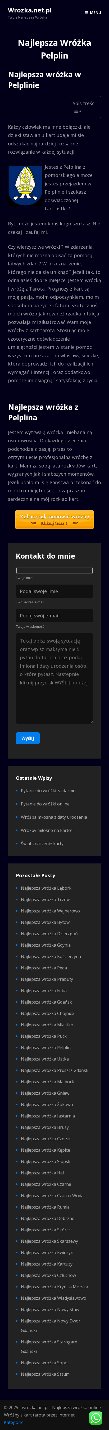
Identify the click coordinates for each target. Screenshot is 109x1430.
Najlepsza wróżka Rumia (45, 1207)
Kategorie (14, 1422)
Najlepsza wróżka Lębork (46, 888)
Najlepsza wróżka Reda (44, 968)
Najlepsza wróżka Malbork (47, 1082)
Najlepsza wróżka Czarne (46, 1184)
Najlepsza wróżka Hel (42, 1173)
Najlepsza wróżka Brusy (45, 1127)
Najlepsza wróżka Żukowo (47, 1104)
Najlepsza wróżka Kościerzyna (51, 956)
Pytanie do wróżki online (45, 804)
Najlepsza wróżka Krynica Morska (54, 1287)
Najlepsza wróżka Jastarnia (48, 1116)
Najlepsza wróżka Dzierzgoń (49, 934)
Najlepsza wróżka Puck (44, 1036)
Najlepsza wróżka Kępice (45, 1150)
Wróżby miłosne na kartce (46, 830)
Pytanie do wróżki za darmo (48, 791)
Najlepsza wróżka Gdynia (46, 945)
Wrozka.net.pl (30, 10)
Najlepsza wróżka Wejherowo (50, 911)
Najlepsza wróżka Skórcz (45, 1230)
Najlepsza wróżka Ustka (45, 1059)
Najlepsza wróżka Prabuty (47, 979)
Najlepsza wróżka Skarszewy (49, 1241)
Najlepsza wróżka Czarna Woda (52, 1196)
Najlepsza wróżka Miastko (47, 1025)
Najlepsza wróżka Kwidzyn (47, 1252)
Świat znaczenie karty (42, 844)
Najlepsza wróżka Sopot (45, 1363)
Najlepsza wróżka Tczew (45, 899)
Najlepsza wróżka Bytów (45, 922)
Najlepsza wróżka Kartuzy (46, 1264)
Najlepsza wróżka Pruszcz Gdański (55, 1070)
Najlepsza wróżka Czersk (46, 1139)
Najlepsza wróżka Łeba (44, 991)
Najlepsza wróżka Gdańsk (46, 1002)
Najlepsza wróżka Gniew (45, 1093)
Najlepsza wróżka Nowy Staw (50, 1309)
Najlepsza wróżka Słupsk (45, 1161)
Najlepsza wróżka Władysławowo (53, 1298)
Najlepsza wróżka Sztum (45, 1374)
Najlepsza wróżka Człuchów (48, 1275)
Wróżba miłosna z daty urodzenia (54, 817)
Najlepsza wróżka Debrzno (48, 1218)
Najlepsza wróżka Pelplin (46, 1047)
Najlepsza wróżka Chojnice (47, 1013)
